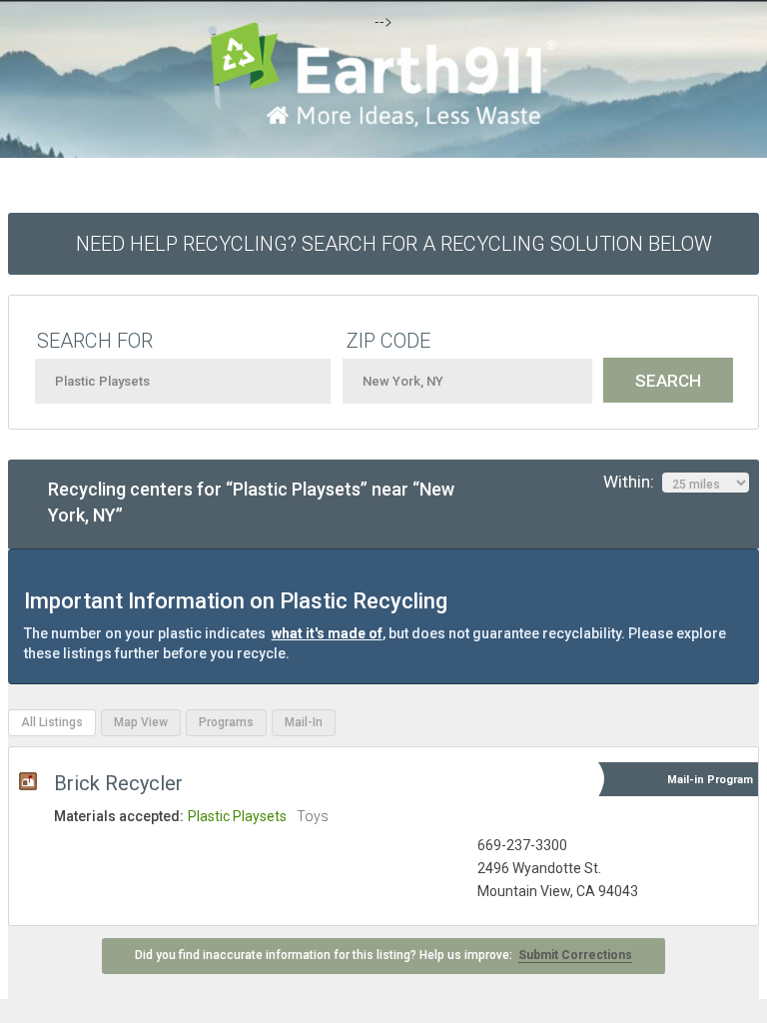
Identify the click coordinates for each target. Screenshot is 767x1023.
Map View (141, 722)
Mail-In (304, 722)
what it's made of (327, 633)
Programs (226, 722)
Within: (632, 482)
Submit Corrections (575, 955)
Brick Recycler (118, 783)
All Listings (52, 722)
